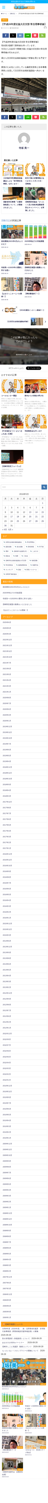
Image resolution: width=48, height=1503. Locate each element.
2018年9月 (7, 784)
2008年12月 (7, 1213)
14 (36, 512)
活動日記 (4, 20)
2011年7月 (7, 1045)
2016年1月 (7, 918)
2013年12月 (7, 947)
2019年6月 (7, 750)
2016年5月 (7, 894)
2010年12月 (7, 1086)
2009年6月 (7, 1178)
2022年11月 (7, 640)
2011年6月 (7, 1051)
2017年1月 (7, 848)
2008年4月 (7, 1259)
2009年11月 (7, 1149)
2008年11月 (7, 1219)
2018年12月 (7, 767)
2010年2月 (7, 1132)
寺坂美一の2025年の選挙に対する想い (17, 598)
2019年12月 (7, 726)
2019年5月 (7, 755)
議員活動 (8, 546)
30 (5, 526)
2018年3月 (7, 796)
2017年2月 (7, 842)
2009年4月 (7, 1190)
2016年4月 (7, 900)
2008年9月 (7, 1230)
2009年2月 (7, 1201)
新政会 (8, 556)
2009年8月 (7, 1167)
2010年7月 (7, 1103)
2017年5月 (7, 825)
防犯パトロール (31, 569)
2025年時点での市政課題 (12, 593)
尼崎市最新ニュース (14, 1324)
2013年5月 (7, 970)
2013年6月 (7, 964)
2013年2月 (7, 987)
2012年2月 (7, 1022)
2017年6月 (7, 819)
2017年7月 (7, 813)
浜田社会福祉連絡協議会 (14, 542)
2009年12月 (7, 1144)
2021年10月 (7, 657)
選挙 (7, 551)
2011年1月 (7, 1080)
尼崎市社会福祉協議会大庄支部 (16, 560)
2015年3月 (7, 935)
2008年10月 (7, 1225)
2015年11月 (7, 929)
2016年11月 (7, 860)
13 (30, 512)
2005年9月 (7, 1312)
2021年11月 (7, 651)
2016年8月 (7, 877)
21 (36, 517)
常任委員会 (9, 565)
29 (42, 521)
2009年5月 (7, 1184)
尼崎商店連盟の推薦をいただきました (17, 604)
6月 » (10, 529)
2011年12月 (7, 1033)
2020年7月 (7, 703)
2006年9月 (7, 1300)
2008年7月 (7, 1242)
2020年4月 (7, 715)
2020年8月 (7, 697)
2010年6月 (7, 1109)
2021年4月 (7, 680)
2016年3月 (7, 906)
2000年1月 (7, 1317)
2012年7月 (7, 1010)
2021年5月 (7, 674)
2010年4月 (7, 1120)
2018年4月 (7, 790)
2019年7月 (7, 744)
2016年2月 (7, 912)
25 (18, 521)
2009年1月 (7, 1207)
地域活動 (34, 560)
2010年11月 (7, 1091)
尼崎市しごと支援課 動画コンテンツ (17, 1346)
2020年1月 (7, 721)
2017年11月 (7, 802)
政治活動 (20, 546)
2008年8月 (7, 1236)
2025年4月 (7, 634)
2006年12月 (7, 1294)
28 (36, 521)
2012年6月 (7, 1016)
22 (42, 517)
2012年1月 (7, 1028)
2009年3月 (7, 1196)
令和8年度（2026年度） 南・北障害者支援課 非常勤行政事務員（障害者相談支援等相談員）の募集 (23, 1330)
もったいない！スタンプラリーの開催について (20, 1351)
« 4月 (4, 529)
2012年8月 (7, 1004)
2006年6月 (7, 1306)
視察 (16, 556)
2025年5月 (7, 628)
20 (30, 517)
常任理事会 (30, 542)
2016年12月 (7, 854)
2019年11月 (7, 732)
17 (11, 517)
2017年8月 (7, 807)
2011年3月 (7, 1068)
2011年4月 (7, 1062)
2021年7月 (7, 663)
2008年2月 (7, 1271)
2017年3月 (7, 837)
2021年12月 (7, 645)
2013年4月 (7, 975)
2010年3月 (7, 1126)
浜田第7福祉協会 (11, 574)
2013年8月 (7, 958)
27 (30, 521)
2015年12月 (7, 923)
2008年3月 (7, 1265)
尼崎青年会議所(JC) (20, 551)
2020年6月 (7, 709)
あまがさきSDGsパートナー (14, 1342)
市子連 (41, 546)
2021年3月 (7, 686)
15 (42, 512)
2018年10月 (7, 779)
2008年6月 (7, 1248)
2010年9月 (7, 1097)
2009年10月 (7, 1155)
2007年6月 (7, 1283)
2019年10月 (7, 738)
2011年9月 (7, 1039)
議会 (19, 569)
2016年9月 (7, 871)
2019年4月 (7, 761)
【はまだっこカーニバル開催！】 (16, 610)
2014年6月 (7, 941)
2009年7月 (7, 1172)
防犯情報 (31, 546)
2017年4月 (7, 831)
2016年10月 (7, 865)
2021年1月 (7, 692)
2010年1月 (7, 1138)
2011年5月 (7, 1057)
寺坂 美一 (24, 148)
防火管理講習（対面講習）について (16, 1338)
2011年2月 (7, 1074)
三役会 (26, 556)
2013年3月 (7, 981)
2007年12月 (7, 1277)
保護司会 (35, 565)
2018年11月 (7, 773)
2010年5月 (7, 1114)
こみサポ (35, 551)
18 (18, 517)
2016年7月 (7, 883)
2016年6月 (7, 889)
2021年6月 (7, 668)
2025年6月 (7, 622)
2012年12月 (7, 993)
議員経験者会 (22, 565)
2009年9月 (7, 1161)
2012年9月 (7, 999)
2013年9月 (7, 952)
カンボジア (9, 569)
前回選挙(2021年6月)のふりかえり (16, 587)
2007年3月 (7, 1288)
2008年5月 (7, 1254)
